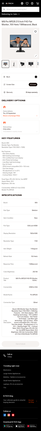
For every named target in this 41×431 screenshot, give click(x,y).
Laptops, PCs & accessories (13, 384)
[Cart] (37, 3)
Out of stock (20, 344)
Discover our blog (31, 401)
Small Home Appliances (11, 381)
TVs (4, 388)
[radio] (36, 77)
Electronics (7, 370)
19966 (9, 357)
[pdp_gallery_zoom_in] (36, 56)
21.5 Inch (33, 84)
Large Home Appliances (11, 373)
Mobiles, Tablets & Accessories (14, 377)
